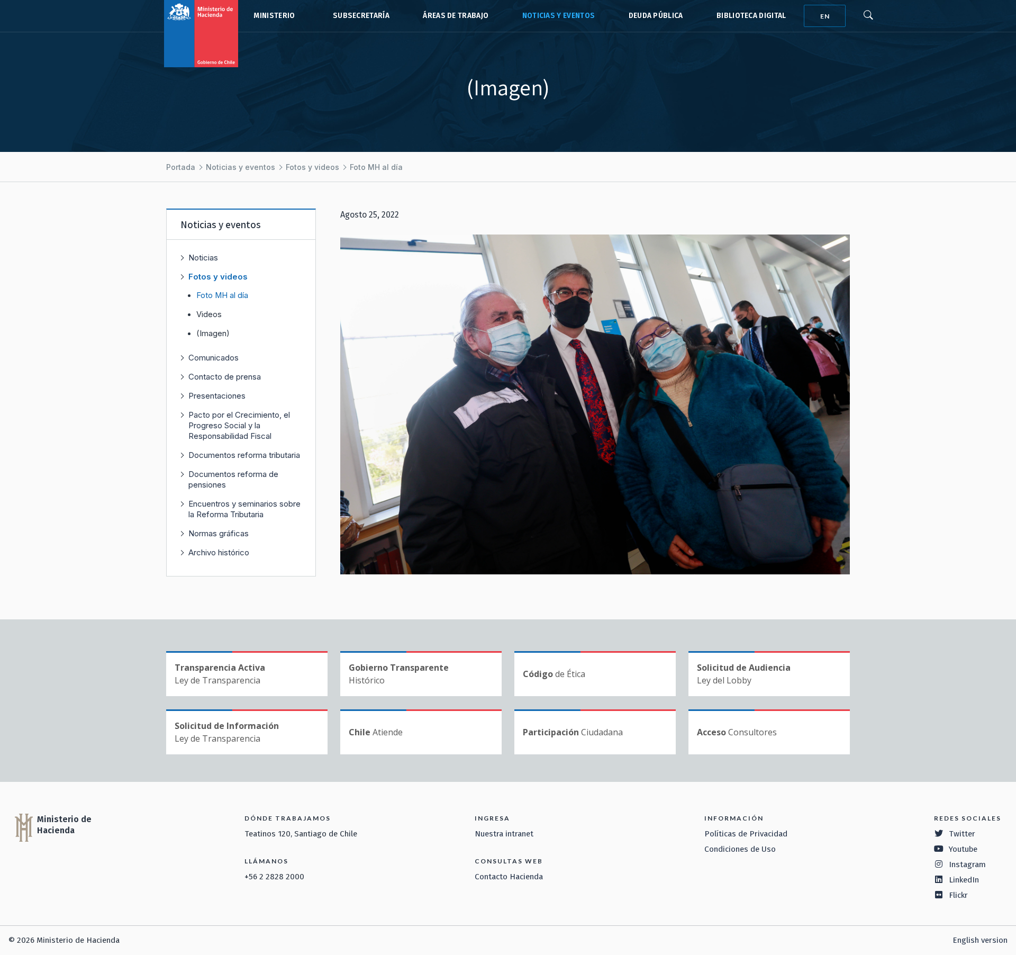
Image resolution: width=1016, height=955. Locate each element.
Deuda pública (656, 15)
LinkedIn (964, 880)
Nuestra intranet (504, 834)
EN (825, 16)
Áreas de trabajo (455, 15)
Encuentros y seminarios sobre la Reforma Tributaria (244, 509)
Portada (180, 167)
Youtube (963, 849)
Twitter (962, 834)
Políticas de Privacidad (745, 834)
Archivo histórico (218, 552)
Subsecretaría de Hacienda (359, 16)
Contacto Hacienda (509, 876)
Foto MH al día (376, 167)
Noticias (203, 258)
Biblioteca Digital (751, 15)
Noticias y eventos (558, 15)
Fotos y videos (312, 167)
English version (980, 940)
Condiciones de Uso (740, 849)
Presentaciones (217, 396)
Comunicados (213, 358)
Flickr (958, 895)
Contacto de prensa (224, 377)
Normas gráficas (218, 533)
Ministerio (274, 15)
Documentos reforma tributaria (244, 455)
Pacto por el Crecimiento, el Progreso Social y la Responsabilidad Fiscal (239, 425)
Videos (209, 314)
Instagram (967, 864)
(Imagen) (213, 333)
